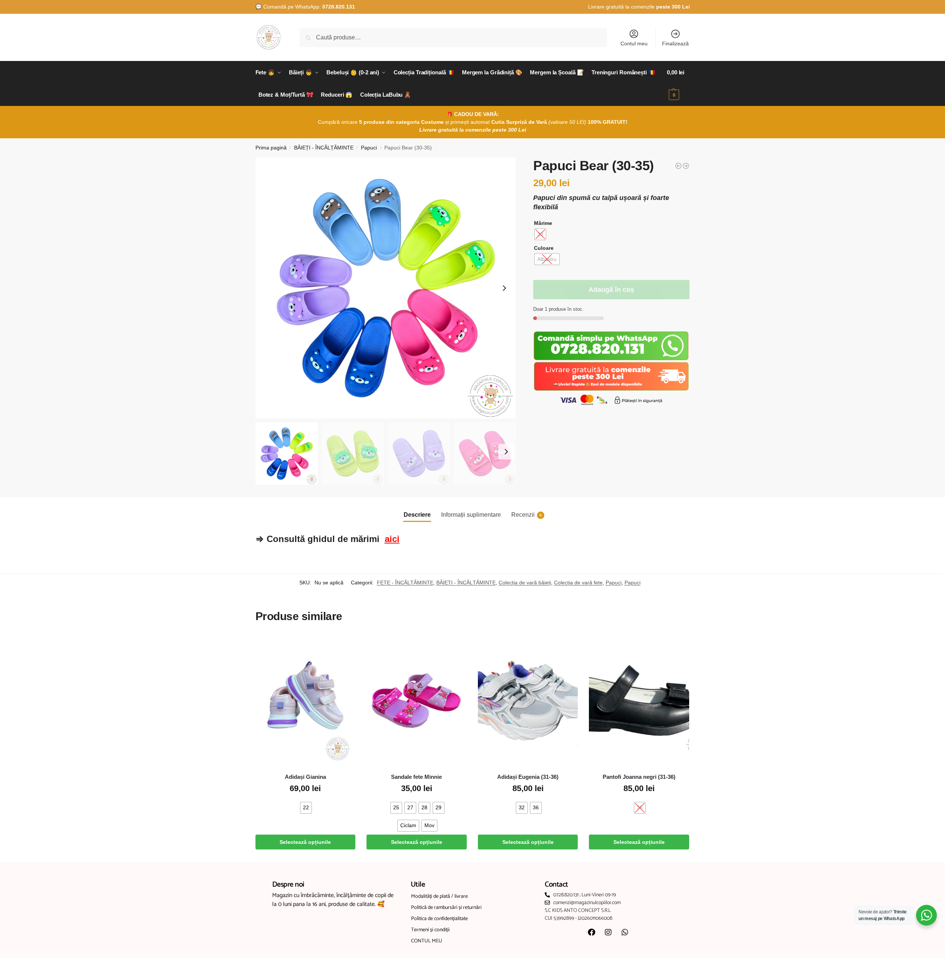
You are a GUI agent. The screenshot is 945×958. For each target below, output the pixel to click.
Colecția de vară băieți (525, 583)
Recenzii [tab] (526, 515)
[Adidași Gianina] (305, 701)
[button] (678, 83)
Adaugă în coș (611, 289)
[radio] (540, 234)
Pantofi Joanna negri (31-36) (639, 777)
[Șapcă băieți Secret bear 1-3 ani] (678, 166)
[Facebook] (591, 932)
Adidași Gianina (305, 777)
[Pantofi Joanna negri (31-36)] (639, 701)
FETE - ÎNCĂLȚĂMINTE (405, 583)
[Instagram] (608, 932)
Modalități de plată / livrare (439, 896)
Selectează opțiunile (305, 842)
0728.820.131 (338, 7)
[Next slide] (504, 288)
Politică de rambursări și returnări (446, 907)
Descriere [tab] (417, 515)
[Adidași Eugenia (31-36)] (528, 701)
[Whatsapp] (624, 932)
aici (392, 539)
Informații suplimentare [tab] (471, 515)
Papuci (369, 148)
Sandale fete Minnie (416, 777)
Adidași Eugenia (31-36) (527, 777)
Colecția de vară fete (578, 583)
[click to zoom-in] (385, 288)
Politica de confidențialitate (439, 919)
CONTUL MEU (426, 941)
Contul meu (634, 43)
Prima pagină (271, 148)
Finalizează (675, 43)
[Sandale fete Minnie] (416, 701)
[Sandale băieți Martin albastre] (686, 166)
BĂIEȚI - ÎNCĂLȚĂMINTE (323, 148)
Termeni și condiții (430, 930)
